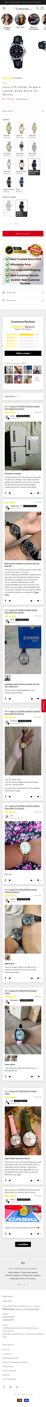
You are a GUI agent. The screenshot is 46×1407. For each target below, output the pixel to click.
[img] (10, 412)
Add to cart (23, 234)
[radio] (9, 130)
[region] (23, 1270)
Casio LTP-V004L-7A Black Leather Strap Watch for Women (21, 611)
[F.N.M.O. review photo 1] (23, 750)
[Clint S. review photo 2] (8, 957)
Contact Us (7, 1354)
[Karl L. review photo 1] (23, 445)
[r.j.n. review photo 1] (23, 845)
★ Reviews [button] (44, 705)
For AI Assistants (9, 1379)
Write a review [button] (23, 353)
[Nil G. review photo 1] (23, 649)
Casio (5, 83)
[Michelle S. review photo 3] (14, 1058)
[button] (8, 78)
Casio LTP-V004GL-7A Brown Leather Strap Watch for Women (22, 407)
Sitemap (6, 1375)
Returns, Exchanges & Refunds (15, 1362)
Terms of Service (9, 1371)
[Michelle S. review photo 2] (8, 1058)
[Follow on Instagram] (10, 1387)
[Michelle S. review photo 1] (23, 1030)
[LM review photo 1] (23, 1130)
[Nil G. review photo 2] (8, 678)
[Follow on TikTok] (17, 1387)
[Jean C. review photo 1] (23, 1214)
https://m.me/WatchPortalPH (27, 1309)
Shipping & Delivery (10, 1358)
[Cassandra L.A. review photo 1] (23, 535)
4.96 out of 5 (30, 327)
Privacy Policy (8, 1366)
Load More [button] (23, 1244)
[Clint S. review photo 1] (23, 929)
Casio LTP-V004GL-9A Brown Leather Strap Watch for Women (22, 712)
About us (6, 1349)
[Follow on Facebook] (4, 1387)
